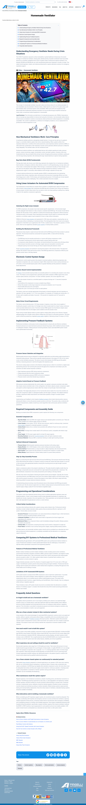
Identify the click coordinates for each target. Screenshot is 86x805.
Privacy (49, 786)
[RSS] (79, 790)
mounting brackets (24, 248)
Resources (54, 7)
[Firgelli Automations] (38, 801)
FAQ (60, 7)
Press (37, 790)
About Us (65, 7)
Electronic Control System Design (27, 34)
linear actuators (30, 219)
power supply (40, 316)
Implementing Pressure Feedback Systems (29, 36)
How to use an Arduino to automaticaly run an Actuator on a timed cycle (34, 721)
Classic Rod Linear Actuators (23, 738)
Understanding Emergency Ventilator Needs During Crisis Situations (35, 27)
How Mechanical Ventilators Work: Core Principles (30, 30)
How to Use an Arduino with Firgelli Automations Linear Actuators (32, 719)
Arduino (20, 273)
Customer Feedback (37, 786)
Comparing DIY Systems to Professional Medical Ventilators (33, 43)
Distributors (49, 788)
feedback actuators (44, 399)
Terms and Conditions (49, 790)
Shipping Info (49, 782)
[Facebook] (66, 790)
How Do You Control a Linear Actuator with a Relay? (29, 728)
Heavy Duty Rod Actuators (22, 735)
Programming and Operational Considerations (30, 41)
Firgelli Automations (49, 804)
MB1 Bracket (19, 740)
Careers (49, 784)
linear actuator (27, 188)
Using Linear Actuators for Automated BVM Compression (32, 32)
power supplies (41, 224)
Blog (37, 788)
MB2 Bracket (19, 742)
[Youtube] (75, 790)
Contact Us (78, 7)
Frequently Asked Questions (25, 45)
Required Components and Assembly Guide (29, 39)
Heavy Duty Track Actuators (23, 745)
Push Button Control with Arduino (24, 724)
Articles (71, 7)
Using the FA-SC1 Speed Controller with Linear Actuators (30, 726)
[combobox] (39, 2)
